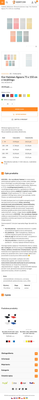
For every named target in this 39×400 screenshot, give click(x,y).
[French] (17, 398)
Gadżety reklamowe (7, 6)
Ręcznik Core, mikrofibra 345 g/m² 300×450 (28, 332)
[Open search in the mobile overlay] (7, 2)
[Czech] (12, 398)
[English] (15, 398)
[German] (19, 398)
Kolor (8, 92)
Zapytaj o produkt (21, 119)
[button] (34, 60)
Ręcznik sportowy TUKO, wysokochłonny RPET (10, 332)
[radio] (3, 95)
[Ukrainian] (27, 398)
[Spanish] (24, 398)
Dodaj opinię (17, 73)
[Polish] (22, 398)
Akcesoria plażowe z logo (21, 6)
